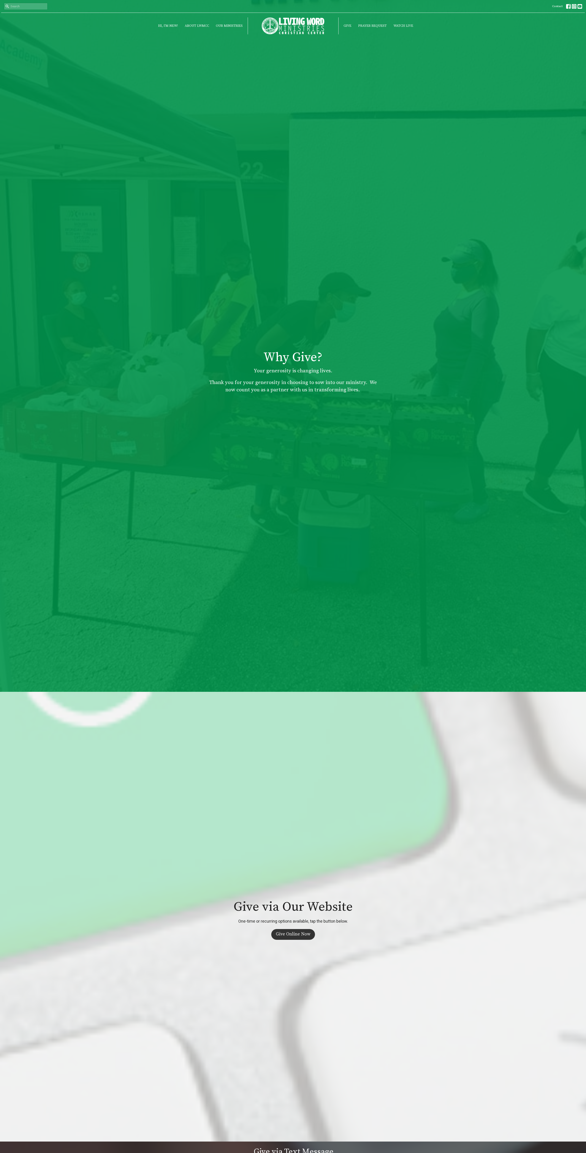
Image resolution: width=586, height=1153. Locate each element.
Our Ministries (229, 26)
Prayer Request (372, 26)
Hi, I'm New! (168, 26)
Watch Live (403, 26)
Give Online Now (293, 934)
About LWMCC (197, 26)
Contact (557, 6)
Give (347, 26)
